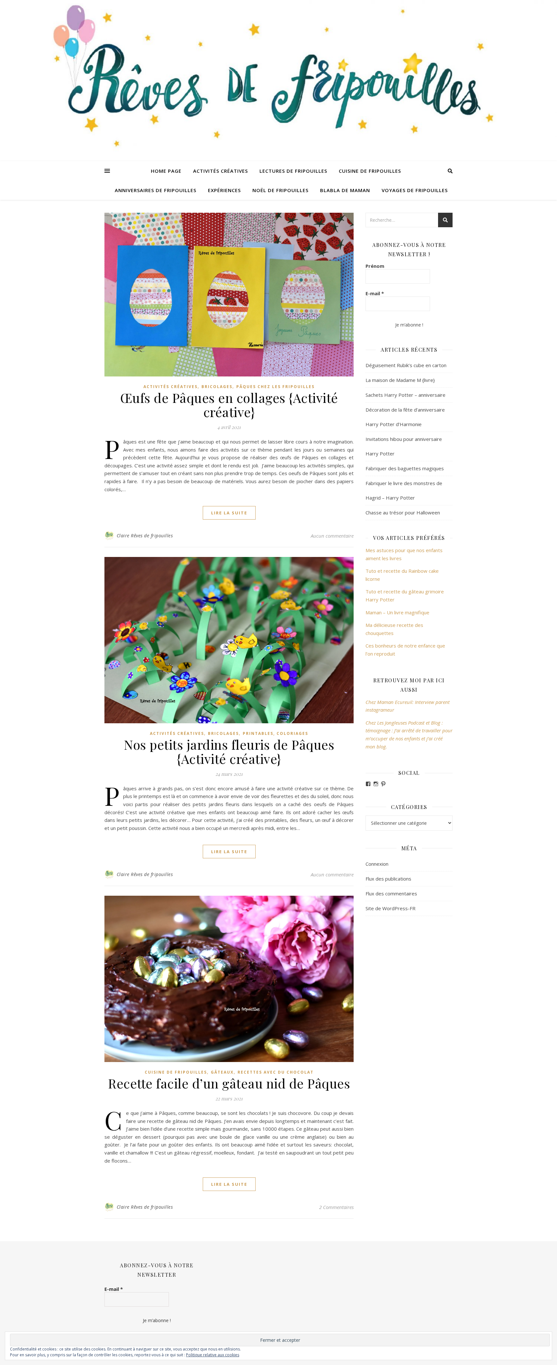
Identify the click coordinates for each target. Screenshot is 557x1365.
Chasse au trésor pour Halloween (403, 512)
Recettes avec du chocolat (276, 1072)
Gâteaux (222, 1072)
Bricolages (216, 386)
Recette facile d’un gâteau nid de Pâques (229, 1083)
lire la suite (229, 513)
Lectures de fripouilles (293, 171)
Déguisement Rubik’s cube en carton (406, 365)
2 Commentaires (336, 1207)
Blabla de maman (345, 190)
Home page (166, 171)
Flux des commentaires (391, 893)
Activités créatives (220, 171)
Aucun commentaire (332, 535)
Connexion (377, 864)
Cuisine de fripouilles (370, 171)
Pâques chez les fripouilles (275, 386)
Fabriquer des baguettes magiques (405, 468)
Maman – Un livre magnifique (397, 612)
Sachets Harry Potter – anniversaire (405, 395)
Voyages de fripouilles (415, 190)
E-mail (375, 293)
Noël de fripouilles (280, 190)
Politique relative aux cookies (212, 1355)
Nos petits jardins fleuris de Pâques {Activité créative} (229, 751)
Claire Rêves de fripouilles (145, 535)
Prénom (375, 266)
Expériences (224, 190)
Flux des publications (388, 878)
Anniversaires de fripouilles (155, 190)
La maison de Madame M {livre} (400, 380)
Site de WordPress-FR (390, 908)
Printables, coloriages (275, 733)
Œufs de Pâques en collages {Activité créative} (229, 404)
